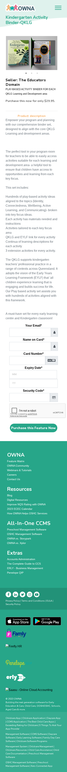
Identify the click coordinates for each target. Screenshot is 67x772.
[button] (58, 8)
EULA (49, 600)
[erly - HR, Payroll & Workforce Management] (33, 677)
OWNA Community (18, 465)
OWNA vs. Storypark (19, 538)
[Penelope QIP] (33, 663)
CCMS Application (16, 721)
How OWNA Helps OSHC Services (27, 513)
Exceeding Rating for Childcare (22, 725)
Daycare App (53, 718)
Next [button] (60, 53)
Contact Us (13, 479)
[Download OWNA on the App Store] (18, 621)
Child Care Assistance (40, 750)
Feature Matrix (15, 461)
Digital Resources (17, 499)
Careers (12, 474)
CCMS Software (39, 734)
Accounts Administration (21, 559)
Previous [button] (3, 53)
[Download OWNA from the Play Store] (47, 621)
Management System (16, 746)
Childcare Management (41, 746)
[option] (32, 53)
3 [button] (37, 73)
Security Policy (13, 604)
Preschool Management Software (26, 529)
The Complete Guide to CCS (24, 563)
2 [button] (32, 73)
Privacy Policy (13, 600)
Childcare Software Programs (32, 741)
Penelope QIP (15, 572)
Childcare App (13, 718)
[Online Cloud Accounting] (33, 691)
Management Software (17, 734)
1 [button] (26, 73)
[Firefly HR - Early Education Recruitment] (33, 649)
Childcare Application (33, 718)
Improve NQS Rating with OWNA (26, 504)
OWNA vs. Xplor (16, 543)
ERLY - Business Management (25, 568)
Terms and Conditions (33, 600)
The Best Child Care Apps (41, 721)
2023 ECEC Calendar (19, 508)
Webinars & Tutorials (19, 470)
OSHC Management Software (24, 534)
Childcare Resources (16, 750)
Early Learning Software (29, 737)
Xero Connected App (41, 765)
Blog (9, 495)
